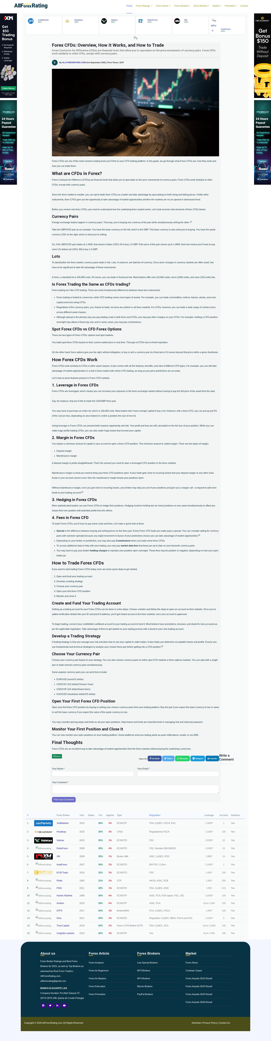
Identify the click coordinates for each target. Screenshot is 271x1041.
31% (100, 880)
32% (100, 872)
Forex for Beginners (99, 970)
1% (110, 840)
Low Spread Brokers (147, 962)
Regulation (154, 815)
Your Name (58, 768)
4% (110, 823)
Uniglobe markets (65, 933)
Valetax (60, 840)
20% (100, 918)
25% (100, 910)
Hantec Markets (64, 895)
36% (100, 823)
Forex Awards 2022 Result (199, 978)
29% (100, 903)
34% (100, 864)
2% (110, 864)
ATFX (59, 910)
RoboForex (62, 848)
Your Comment (60, 782)
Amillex (60, 903)
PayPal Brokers (145, 994)
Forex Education (97, 986)
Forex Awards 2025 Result (199, 994)
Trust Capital (63, 925)
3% (110, 872)
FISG (59, 888)
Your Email (143, 768)
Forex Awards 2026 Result (199, 1002)
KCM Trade (62, 872)
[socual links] (43, 1005)
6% (110, 895)
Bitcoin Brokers (144, 986)
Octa (59, 918)
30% (100, 888)
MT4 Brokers (143, 978)
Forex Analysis (96, 962)
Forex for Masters (97, 978)
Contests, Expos (194, 970)
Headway (61, 832)
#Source (57, 756)
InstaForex (62, 864)
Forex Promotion (97, 994)
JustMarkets (63, 823)
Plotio (59, 880)
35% (100, 832)
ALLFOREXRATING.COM (74, 62)
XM (58, 856)
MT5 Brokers (143, 970)
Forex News (192, 962)
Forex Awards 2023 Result (199, 986)
